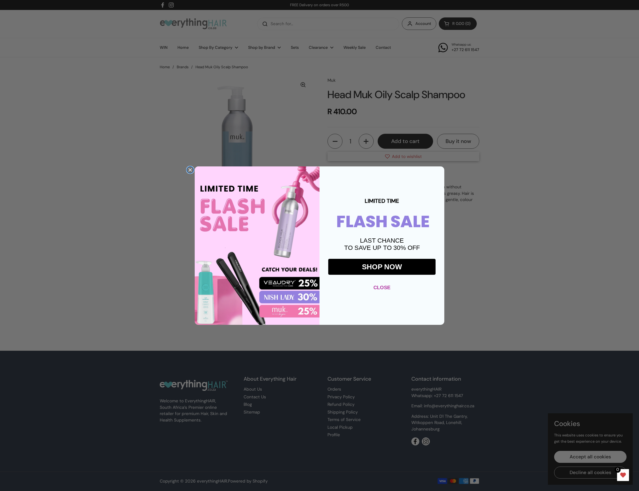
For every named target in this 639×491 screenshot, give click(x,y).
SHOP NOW (382, 267)
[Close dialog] (190, 169)
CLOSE (381, 287)
